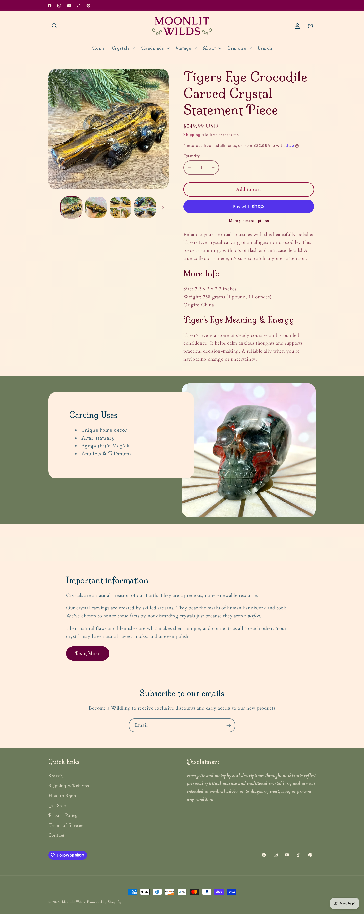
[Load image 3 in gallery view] (120, 207)
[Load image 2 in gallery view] (96, 207)
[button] (54, 25)
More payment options (249, 220)
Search (55, 775)
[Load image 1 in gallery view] (71, 207)
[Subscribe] (228, 725)
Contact (56, 835)
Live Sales (58, 805)
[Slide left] (53, 207)
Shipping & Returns (68, 785)
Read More (88, 653)
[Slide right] (163, 207)
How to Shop (62, 795)
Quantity (191, 155)
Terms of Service (65, 825)
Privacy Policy (63, 815)
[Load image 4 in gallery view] (145, 207)
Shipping (191, 134)
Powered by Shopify (104, 902)
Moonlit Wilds (73, 902)
